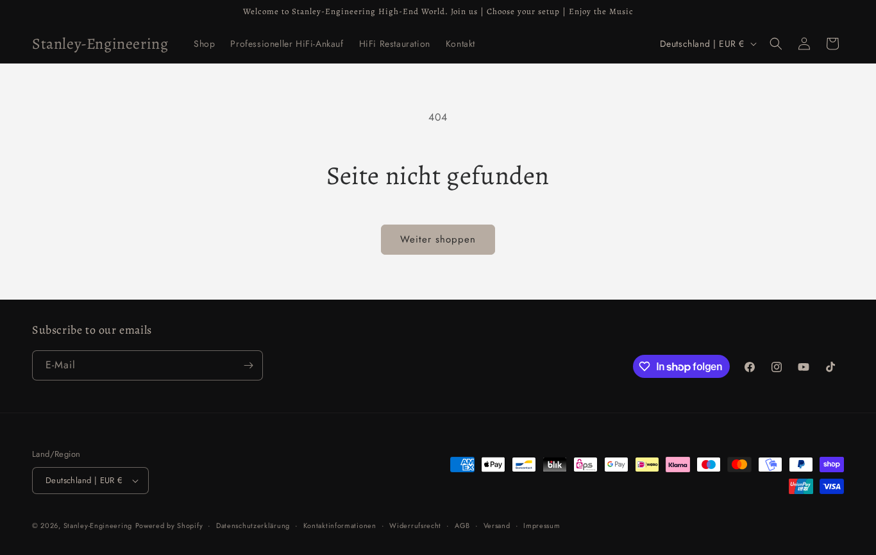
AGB (462, 525)
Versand (497, 525)
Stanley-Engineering (97, 525)
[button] (776, 44)
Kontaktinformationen (339, 525)
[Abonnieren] (248, 365)
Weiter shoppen (438, 239)
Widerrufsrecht (415, 525)
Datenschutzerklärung (253, 525)
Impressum (541, 525)
